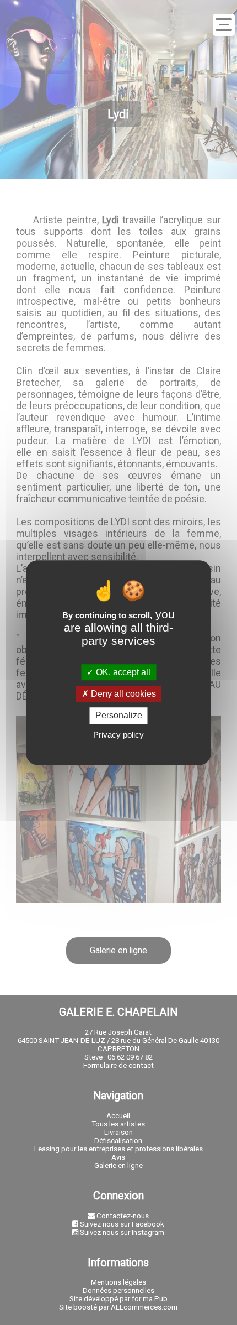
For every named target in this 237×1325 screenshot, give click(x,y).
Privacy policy (118, 734)
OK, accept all (122, 672)
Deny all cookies (122, 693)
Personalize (118, 716)
